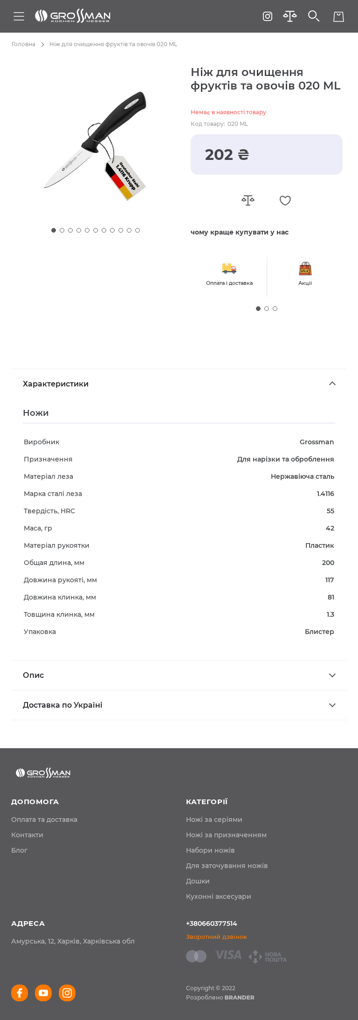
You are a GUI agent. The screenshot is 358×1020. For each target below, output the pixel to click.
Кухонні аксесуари (218, 896)
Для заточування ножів (227, 865)
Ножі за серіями (214, 819)
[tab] (179, 384)
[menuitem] (44, 819)
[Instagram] (267, 16)
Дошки (198, 881)
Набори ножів (210, 850)
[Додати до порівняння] (248, 200)
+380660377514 (211, 923)
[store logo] (73, 16)
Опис (33, 675)
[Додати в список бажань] (285, 200)
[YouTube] (43, 993)
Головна (23, 44)
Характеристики (56, 383)
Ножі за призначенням (226, 835)
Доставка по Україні (63, 705)
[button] (53, 230)
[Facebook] (19, 993)
